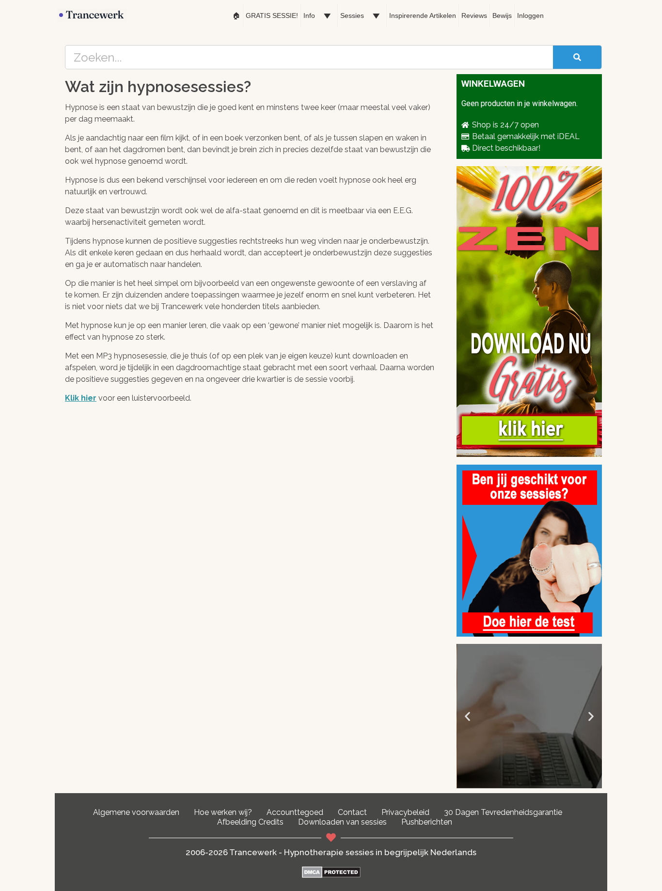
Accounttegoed (295, 812)
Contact (352, 812)
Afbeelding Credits (250, 822)
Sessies (352, 15)
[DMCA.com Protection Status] (331, 875)
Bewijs (502, 15)
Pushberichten (426, 822)
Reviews (474, 15)
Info (309, 15)
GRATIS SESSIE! (272, 15)
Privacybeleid (405, 812)
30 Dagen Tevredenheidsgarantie (503, 812)
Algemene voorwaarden (136, 812)
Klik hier (80, 398)
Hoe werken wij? (223, 812)
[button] (467, 716)
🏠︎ (236, 15)
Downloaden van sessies (342, 822)
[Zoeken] (577, 57)
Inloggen (530, 15)
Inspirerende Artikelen (422, 15)
